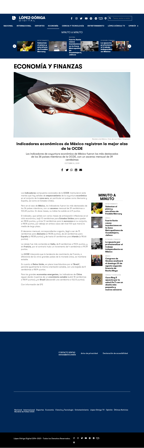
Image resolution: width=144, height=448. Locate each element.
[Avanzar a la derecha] (138, 26)
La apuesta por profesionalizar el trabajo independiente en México (108, 47)
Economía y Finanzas (108, 40)
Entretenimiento (96, 26)
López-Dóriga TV (116, 26)
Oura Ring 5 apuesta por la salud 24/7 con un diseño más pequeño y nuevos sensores (114, 283)
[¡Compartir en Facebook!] (62, 170)
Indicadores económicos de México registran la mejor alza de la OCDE (72, 146)
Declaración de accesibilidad (115, 353)
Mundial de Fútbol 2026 (24, 412)
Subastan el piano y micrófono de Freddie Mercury (42, 47)
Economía (53, 26)
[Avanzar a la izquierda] (14, 46)
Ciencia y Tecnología (73, 26)
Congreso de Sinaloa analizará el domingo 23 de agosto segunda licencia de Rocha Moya (114, 264)
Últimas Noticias (121, 410)
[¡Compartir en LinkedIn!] (76, 170)
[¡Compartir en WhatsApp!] (71, 170)
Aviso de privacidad (89, 353)
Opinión (132, 26)
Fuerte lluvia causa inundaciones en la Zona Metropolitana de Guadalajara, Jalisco (76, 47)
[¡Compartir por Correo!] (80, 170)
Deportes (39, 26)
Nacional (8, 26)
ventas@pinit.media (67, 354)
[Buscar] (141, 25)
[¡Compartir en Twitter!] (67, 170)
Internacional (24, 26)
